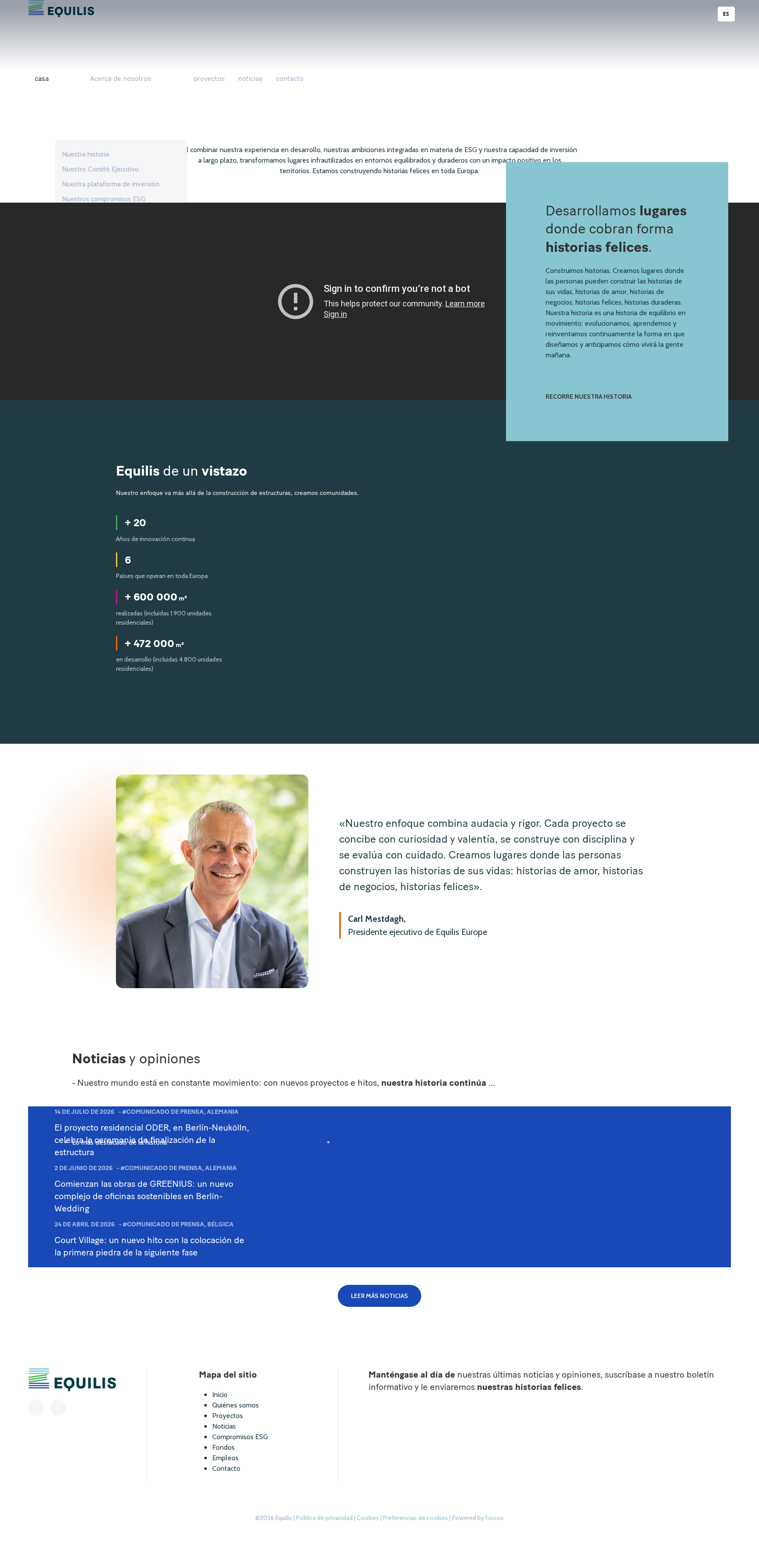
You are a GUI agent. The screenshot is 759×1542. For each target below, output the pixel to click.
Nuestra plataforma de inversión (110, 184)
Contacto (226, 1468)
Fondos (223, 1447)
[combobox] (726, 14)
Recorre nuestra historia (589, 396)
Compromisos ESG (240, 1437)
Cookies (368, 1518)
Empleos (225, 1458)
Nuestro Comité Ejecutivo (100, 169)
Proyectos (227, 1415)
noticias (250, 78)
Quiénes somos (235, 1405)
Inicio (220, 1394)
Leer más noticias (379, 1296)
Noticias (224, 1426)
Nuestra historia (85, 154)
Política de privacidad (325, 1518)
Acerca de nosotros (120, 78)
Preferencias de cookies (416, 1518)
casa (42, 78)
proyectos (209, 78)
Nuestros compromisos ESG (103, 199)
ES (726, 13)
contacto (290, 78)
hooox (494, 1518)
